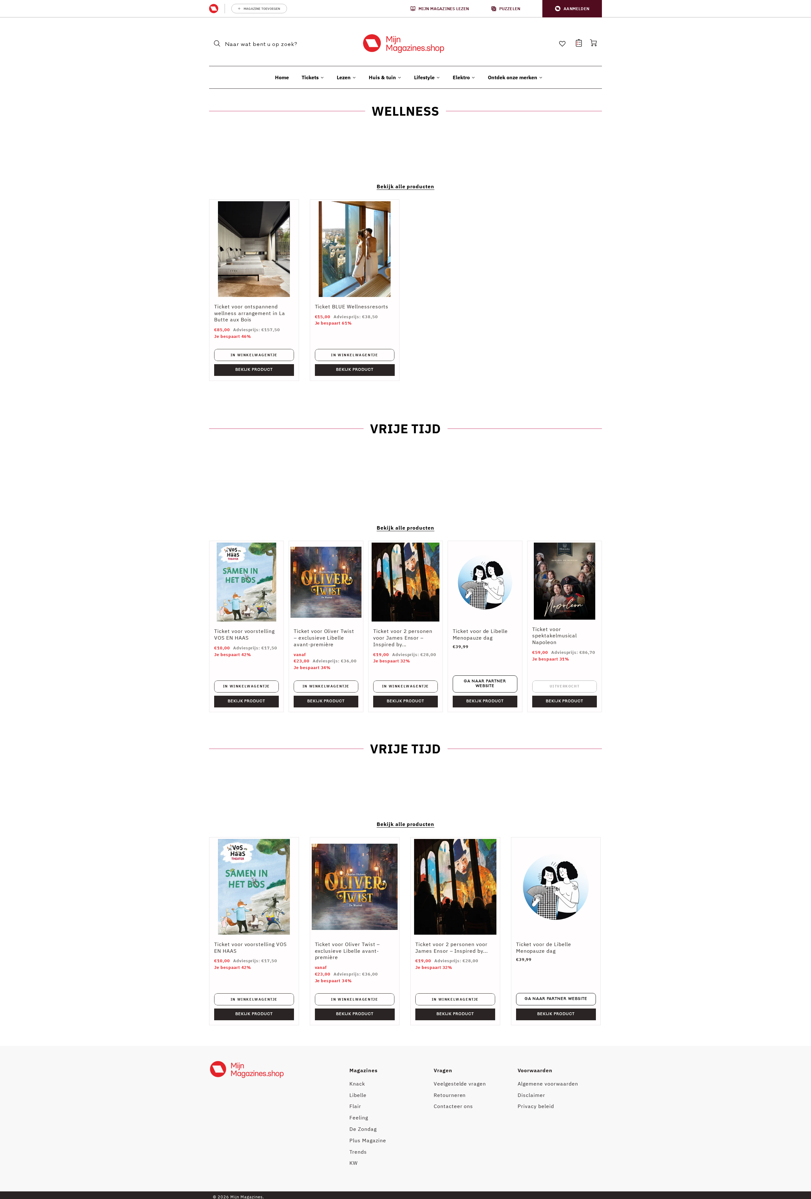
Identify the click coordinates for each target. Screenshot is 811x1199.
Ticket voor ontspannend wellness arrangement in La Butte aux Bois (249, 313)
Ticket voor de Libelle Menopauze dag (480, 634)
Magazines (363, 1070)
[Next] (592, 931)
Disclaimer (531, 1095)
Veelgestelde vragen (460, 1083)
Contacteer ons (453, 1106)
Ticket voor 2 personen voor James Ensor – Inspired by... (402, 638)
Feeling (358, 1117)
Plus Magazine (367, 1140)
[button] (572, 8)
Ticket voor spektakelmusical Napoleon (554, 636)
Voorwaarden (535, 1070)
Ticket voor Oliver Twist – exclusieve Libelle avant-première (324, 638)
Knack (357, 1083)
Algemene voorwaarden (548, 1083)
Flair (355, 1106)
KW (353, 1163)
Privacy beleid (536, 1106)
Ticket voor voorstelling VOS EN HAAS (244, 634)
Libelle (358, 1095)
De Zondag (363, 1129)
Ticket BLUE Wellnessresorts (352, 306)
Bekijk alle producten (405, 186)
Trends (358, 1152)
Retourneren (450, 1095)
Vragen (443, 1070)
